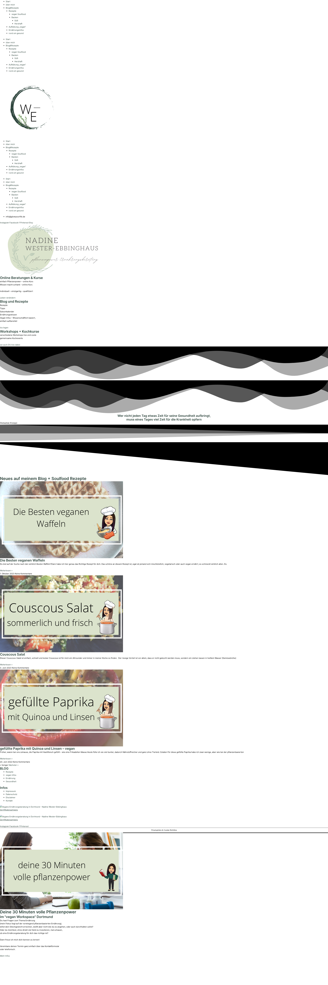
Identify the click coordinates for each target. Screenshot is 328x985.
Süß (16, 20)
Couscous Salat (12, 654)
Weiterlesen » (6, 570)
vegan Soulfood (19, 14)
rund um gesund (16, 33)
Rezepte (12, 11)
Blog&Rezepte (12, 8)
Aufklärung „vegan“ (17, 27)
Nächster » (13, 765)
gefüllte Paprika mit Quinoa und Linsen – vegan (37, 749)
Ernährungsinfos (16, 30)
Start (8, 1)
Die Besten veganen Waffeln (22, 560)
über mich (10, 4)
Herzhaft (18, 23)
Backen (15, 17)
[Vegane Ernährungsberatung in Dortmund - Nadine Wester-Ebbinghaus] (33, 806)
